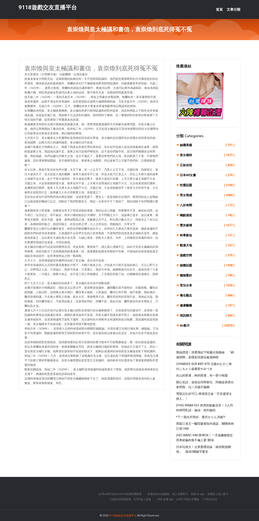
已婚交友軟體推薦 (120, 499)
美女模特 (207, 155)
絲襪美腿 (207, 145)
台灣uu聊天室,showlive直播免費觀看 (120, 493)
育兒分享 (207, 285)
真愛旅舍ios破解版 (159, 493)
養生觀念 (207, 295)
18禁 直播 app (165, 499)
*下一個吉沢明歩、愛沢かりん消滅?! (200, 417)
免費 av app (198, 493)
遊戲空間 (207, 255)
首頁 (219, 9)
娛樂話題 (207, 265)
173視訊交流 (209, 499)
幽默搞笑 (207, 215)
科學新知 (207, 235)
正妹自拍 (207, 165)
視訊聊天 (207, 315)
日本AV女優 (207, 175)
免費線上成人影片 (217, 493)
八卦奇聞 (207, 205)
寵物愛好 (207, 275)
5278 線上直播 (142, 499)
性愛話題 (207, 185)
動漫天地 (207, 245)
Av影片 (207, 325)
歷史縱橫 (207, 225)
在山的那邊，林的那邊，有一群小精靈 (202, 375)
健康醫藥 (207, 305)
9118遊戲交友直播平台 (48, 7)
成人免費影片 (180, 493)
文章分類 (233, 9)
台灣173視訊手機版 (187, 499)
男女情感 (207, 195)
